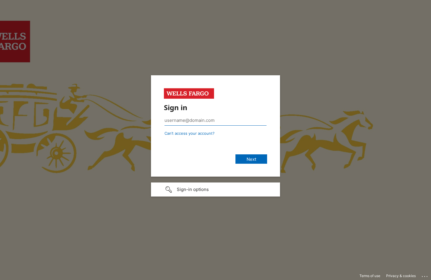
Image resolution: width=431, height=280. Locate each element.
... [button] (425, 275)
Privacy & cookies (401, 276)
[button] (215, 189)
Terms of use (369, 276)
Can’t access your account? (189, 133)
